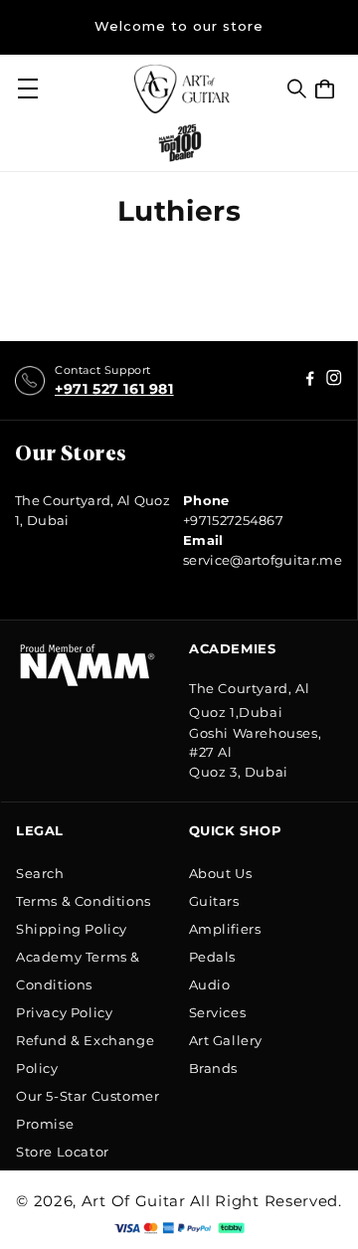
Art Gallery (226, 1040)
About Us (221, 873)
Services (218, 1012)
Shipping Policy (71, 929)
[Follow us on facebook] (334, 380)
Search (40, 873)
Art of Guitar (134, 1200)
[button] (296, 88)
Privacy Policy (64, 1012)
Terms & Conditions (83, 901)
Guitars (214, 901)
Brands (214, 1068)
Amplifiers (225, 929)
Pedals (213, 957)
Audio (210, 984)
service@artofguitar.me (262, 560)
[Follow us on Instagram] (310, 380)
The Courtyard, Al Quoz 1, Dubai (92, 510)
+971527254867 (233, 520)
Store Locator (62, 1152)
